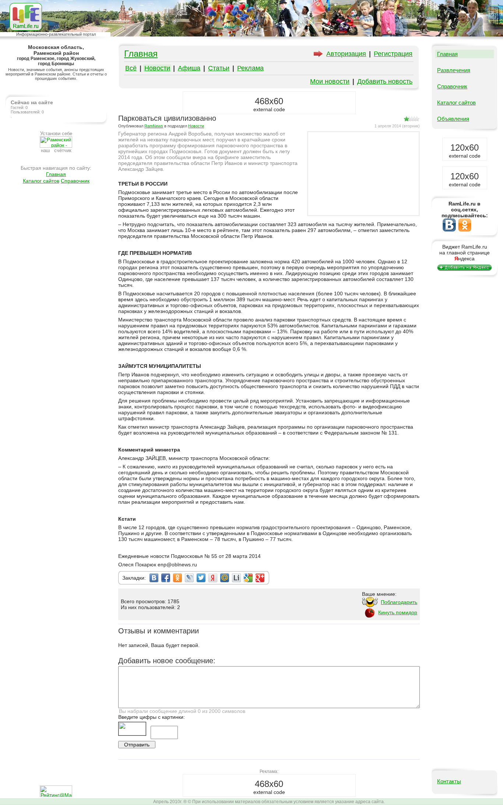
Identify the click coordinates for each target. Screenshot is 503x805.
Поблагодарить (399, 602)
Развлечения (453, 70)
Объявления (453, 119)
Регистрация (393, 53)
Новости (157, 68)
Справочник (75, 181)
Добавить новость (384, 81)
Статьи (218, 68)
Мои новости (329, 81)
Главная (56, 174)
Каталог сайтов (41, 181)
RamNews (153, 126)
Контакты (449, 781)
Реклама (250, 68)
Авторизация (346, 53)
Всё (131, 68)
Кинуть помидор (397, 612)
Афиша (189, 68)
